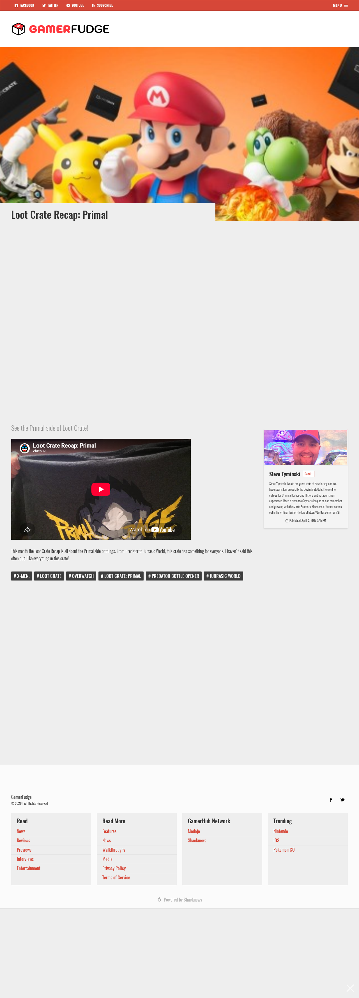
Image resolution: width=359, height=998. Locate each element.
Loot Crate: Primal (122, 576)
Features (109, 831)
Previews (24, 850)
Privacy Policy (114, 868)
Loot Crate (50, 576)
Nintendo (280, 831)
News (21, 831)
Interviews (25, 859)
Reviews (23, 840)
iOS (276, 840)
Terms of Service (116, 878)
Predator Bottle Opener (175, 576)
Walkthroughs (113, 850)
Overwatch (83, 576)
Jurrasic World (225, 576)
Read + (309, 474)
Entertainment (28, 868)
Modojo (194, 831)
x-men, (23, 576)
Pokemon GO (284, 850)
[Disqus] (179, 677)
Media (107, 859)
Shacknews (197, 840)
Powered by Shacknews (183, 900)
